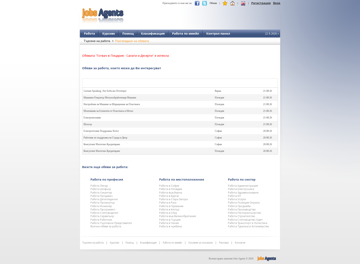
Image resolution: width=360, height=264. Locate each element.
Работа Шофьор (100, 189)
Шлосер (88, 124)
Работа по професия (106, 179)
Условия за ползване (200, 242)
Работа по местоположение (181, 179)
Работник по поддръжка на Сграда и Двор (105, 137)
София (218, 130)
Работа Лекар (99, 185)
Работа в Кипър (169, 209)
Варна (218, 90)
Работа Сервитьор (102, 216)
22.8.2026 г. (272, 33)
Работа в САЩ (168, 213)
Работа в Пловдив (170, 189)
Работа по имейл (185, 33)
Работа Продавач (101, 196)
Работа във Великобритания (177, 216)
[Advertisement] (204, 14)
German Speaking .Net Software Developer (105, 90)
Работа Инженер (101, 206)
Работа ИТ (234, 196)
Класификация (153, 33)
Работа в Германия (171, 206)
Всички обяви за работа (105, 226)
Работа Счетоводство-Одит (245, 219)
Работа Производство (242, 209)
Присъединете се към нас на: (177, 3)
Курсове (108, 33)
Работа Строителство (241, 216)
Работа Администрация (243, 185)
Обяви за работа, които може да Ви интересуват (121, 68)
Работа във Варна (170, 192)
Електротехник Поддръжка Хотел (101, 130)
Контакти (240, 242)
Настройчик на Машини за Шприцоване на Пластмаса (112, 104)
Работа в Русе (167, 202)
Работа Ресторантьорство (244, 213)
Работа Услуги (237, 199)
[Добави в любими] (225, 4)
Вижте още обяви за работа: (105, 167)
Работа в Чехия (169, 223)
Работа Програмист (102, 209)
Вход (276, 3)
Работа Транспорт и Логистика (247, 223)
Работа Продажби (239, 206)
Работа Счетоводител (104, 213)
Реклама (224, 242)
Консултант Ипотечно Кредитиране (102, 144)
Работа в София (169, 185)
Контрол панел (218, 33)
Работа (89, 33)
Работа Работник (101, 219)
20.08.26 (267, 130)
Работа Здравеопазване (243, 192)
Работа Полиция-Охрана (244, 202)
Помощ (128, 33)
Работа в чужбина (170, 226)
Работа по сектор (241, 179)
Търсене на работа (97, 41)
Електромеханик (92, 117)
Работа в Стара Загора (173, 199)
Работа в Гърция (170, 219)
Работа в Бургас (169, 196)
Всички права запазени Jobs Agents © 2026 (231, 258)
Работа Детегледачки (104, 199)
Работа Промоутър (102, 202)
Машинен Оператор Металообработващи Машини (110, 97)
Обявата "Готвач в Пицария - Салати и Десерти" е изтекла (125, 55)
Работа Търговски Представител (111, 223)
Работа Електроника (241, 189)
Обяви (213, 3)
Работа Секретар (101, 192)
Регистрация (261, 3)
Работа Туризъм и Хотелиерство (248, 226)
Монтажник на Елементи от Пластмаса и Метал (108, 110)
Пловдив (219, 97)
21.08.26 (267, 90)
